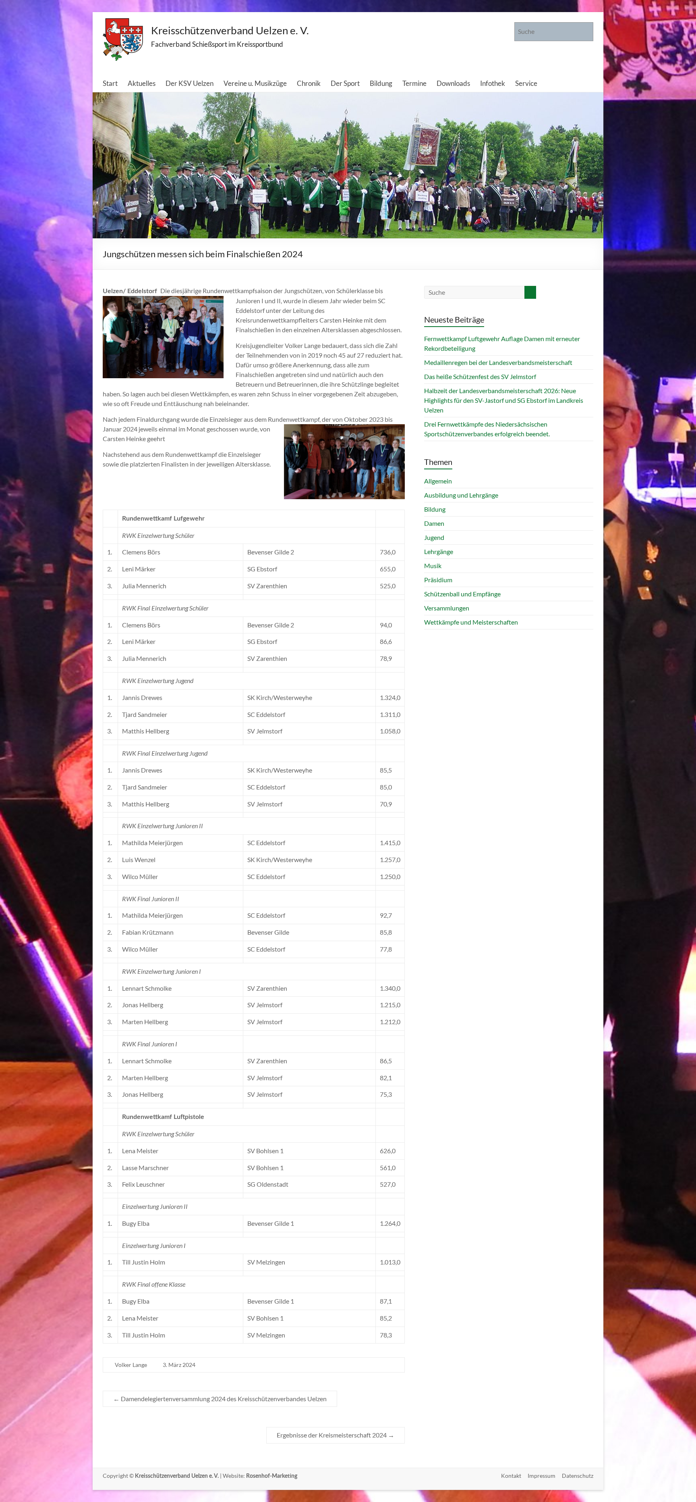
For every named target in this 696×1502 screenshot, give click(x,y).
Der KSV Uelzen (189, 83)
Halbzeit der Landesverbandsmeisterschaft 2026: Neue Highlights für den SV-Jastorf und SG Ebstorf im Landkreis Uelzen (503, 400)
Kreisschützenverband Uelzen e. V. (230, 30)
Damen (434, 523)
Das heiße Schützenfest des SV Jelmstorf (480, 376)
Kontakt (511, 1475)
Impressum (541, 1475)
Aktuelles (141, 83)
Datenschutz (577, 1475)
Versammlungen (446, 608)
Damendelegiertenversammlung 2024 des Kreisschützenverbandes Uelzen (220, 1398)
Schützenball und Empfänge (462, 594)
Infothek (492, 83)
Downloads (453, 83)
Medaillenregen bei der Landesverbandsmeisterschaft (498, 362)
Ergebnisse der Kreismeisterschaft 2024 (335, 1435)
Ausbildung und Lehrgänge (461, 495)
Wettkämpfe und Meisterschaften (471, 622)
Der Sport (345, 83)
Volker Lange (131, 1364)
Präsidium (438, 579)
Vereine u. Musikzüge (255, 83)
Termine (414, 83)
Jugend (434, 537)
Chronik (309, 83)
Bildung (381, 83)
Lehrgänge (438, 551)
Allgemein (438, 481)
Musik (432, 565)
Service (526, 83)
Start (110, 83)
